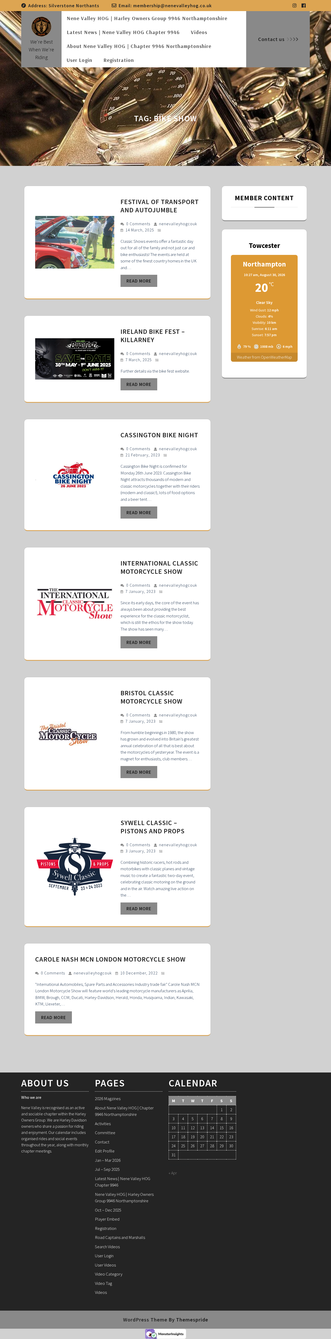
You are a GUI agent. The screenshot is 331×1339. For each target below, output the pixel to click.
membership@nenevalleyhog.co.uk (172, 6)
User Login (79, 60)
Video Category (108, 1274)
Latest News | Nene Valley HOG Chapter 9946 (123, 32)
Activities (103, 1123)
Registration (118, 60)
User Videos (105, 1265)
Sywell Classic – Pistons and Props (153, 826)
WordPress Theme (145, 1319)
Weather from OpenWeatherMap (264, 357)
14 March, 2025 (140, 229)
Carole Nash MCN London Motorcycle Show (111, 959)
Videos (199, 32)
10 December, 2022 (139, 972)
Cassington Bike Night (159, 435)
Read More (138, 281)
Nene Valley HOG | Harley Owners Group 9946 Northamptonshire (147, 18)
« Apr (173, 1172)
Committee (105, 1132)
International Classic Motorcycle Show (159, 567)
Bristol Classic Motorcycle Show (152, 697)
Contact (102, 1142)
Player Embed (107, 1219)
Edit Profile (105, 1151)
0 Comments (138, 223)
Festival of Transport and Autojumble (160, 205)
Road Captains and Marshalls (120, 1237)
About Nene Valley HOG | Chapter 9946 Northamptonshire (139, 46)
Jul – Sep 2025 (107, 1169)
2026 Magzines (108, 1098)
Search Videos (107, 1246)
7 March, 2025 (139, 359)
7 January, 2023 (141, 591)
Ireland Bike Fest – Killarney (153, 335)
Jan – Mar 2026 (108, 1160)
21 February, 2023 (143, 454)
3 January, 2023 (141, 850)
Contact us (271, 39)
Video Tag (103, 1283)
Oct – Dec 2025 (108, 1210)
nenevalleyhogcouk (178, 223)
